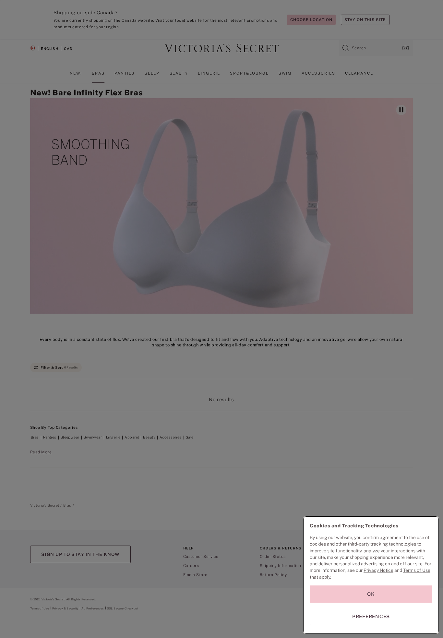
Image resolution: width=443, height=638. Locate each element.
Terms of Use (416, 570)
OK (371, 594)
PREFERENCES (371, 616)
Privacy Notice (378, 570)
